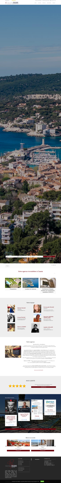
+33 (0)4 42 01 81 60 (53, 0)
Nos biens (28, 243)
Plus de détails (47, 481)
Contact (33, 243)
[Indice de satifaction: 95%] (14, 0)
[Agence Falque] (11, 3)
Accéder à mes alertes (45, 0)
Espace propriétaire (38, 0)
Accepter (42, 481)
